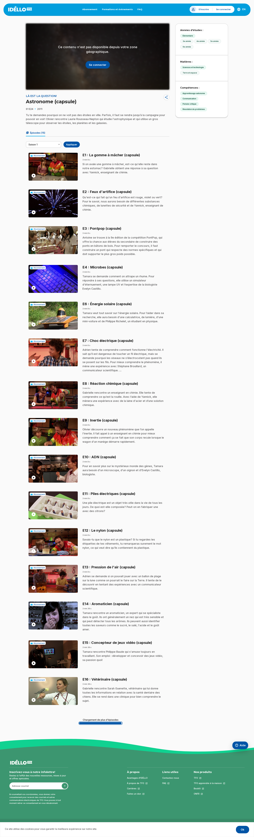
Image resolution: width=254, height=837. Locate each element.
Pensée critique (189, 104)
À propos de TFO (137, 783)
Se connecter (223, 9)
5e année (214, 41)
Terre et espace (190, 73)
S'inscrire (204, 9)
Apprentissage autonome (194, 93)
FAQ (141, 10)
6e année (187, 47)
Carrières (137, 788)
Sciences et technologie (193, 67)
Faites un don (137, 793)
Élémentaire (188, 36)
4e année (201, 41)
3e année (187, 41)
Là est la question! (41, 96)
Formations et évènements (117, 9)
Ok (242, 829)
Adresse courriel (19, 787)
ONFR (208, 793)
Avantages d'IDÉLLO (137, 778)
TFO (208, 778)
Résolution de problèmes (194, 109)
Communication (189, 99)
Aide (241, 746)
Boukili (208, 788)
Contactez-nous (170, 778)
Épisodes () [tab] (35, 133)
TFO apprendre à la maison (208, 783)
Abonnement (89, 9)
